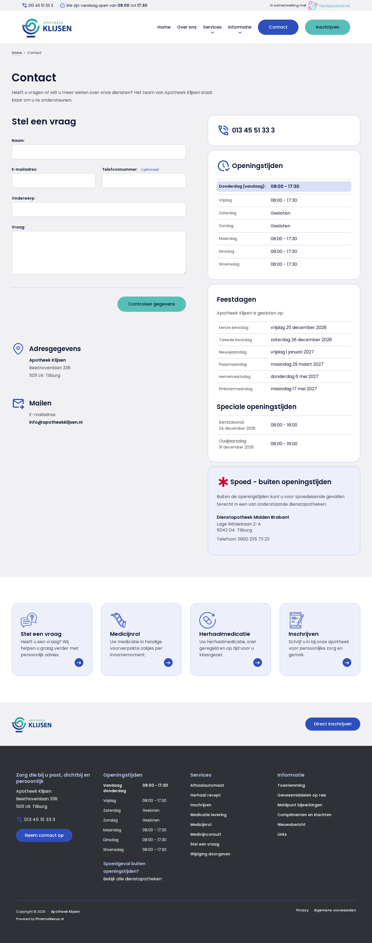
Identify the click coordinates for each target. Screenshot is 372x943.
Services (212, 27)
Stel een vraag (204, 844)
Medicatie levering (208, 814)
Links (282, 834)
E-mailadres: (24, 169)
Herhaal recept (205, 795)
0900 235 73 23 (253, 539)
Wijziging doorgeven (210, 854)
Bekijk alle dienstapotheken (132, 879)
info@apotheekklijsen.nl (56, 422)
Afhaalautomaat (207, 785)
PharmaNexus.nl (50, 919)
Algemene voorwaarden (335, 910)
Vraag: (18, 227)
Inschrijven (327, 27)
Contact (278, 27)
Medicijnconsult (205, 834)
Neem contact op (44, 835)
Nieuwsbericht (292, 824)
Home (163, 27)
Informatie (239, 27)
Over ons (187, 27)
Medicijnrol (201, 824)
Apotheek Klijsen (65, 911)
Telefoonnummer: (120, 169)
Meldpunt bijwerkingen (300, 805)
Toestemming (291, 785)
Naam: (18, 140)
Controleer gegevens (151, 304)
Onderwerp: (23, 198)
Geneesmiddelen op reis (302, 795)
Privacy (302, 910)
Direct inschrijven (333, 724)
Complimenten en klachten (304, 814)
